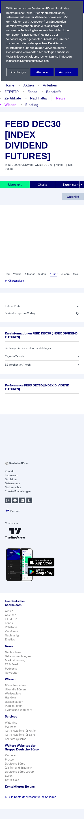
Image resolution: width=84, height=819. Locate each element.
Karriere (10, 755)
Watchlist (73, 196)
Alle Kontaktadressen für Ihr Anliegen (30, 797)
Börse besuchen (15, 685)
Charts (42, 184)
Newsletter (12, 673)
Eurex (9, 776)
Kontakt (9, 471)
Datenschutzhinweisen (34, 61)
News (60, 98)
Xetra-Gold (12, 780)
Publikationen (13, 706)
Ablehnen (42, 72)
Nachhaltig (38, 98)
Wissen (10, 104)
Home (9, 85)
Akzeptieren (66, 72)
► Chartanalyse (14, 280)
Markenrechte (13, 487)
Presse (9, 759)
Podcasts (11, 668)
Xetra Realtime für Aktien (21, 731)
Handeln (10, 697)
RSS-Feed (11, 664)
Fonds (32, 91)
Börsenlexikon (14, 702)
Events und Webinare (18, 710)
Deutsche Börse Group (19, 772)
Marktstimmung (15, 660)
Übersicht (15, 184)
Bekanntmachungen (18, 656)
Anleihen (50, 85)
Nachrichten (13, 652)
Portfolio (10, 726)
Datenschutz (12, 483)
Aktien (28, 85)
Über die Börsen (15, 689)
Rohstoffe (54, 91)
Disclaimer (11, 479)
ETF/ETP (11, 91)
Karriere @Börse (15, 739)
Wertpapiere (13, 693)
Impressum (11, 475)
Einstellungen (18, 72)
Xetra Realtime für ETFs (20, 735)
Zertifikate (12, 98)
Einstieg (31, 104)
